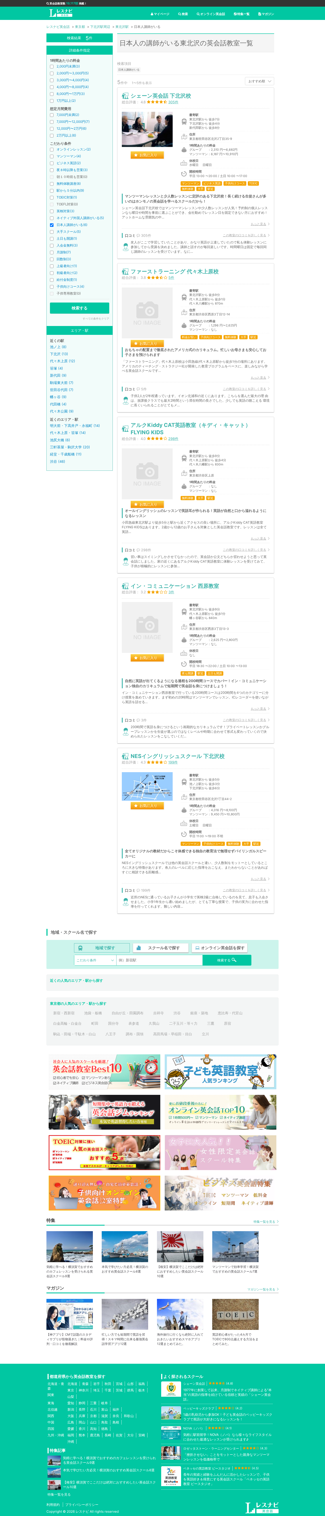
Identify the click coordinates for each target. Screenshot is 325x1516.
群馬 (130, 1390)
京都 (93, 1416)
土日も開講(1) (67, 238)
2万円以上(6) (66, 135)
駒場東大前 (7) (61, 382)
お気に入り (148, 155)
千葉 (108, 1390)
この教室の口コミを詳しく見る (244, 235)
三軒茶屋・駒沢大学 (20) (70, 447)
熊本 (82, 1435)
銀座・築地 (199, 1013)
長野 (82, 1409)
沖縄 (70, 1441)
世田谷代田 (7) (61, 390)
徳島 (104, 1429)
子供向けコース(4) (70, 286)
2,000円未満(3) (68, 66)
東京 (70, 1390)
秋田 (108, 1384)
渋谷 (177, 1013)
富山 (104, 1409)
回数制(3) (64, 259)
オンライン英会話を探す (223, 947)
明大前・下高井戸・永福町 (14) (75, 425)
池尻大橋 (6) (60, 440)
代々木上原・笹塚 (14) (68, 432)
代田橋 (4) (58, 404)
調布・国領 (134, 1034)
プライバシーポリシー (81, 1504)
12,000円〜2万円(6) (71, 128)
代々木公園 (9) (62, 411)
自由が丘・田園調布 (127, 1013)
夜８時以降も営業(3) (72, 170)
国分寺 (113, 1023)
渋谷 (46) (57, 461)
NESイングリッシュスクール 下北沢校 (178, 756)
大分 (130, 1435)
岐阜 (104, 1403)
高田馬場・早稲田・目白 (172, 1034)
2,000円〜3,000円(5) (73, 73)
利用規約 (53, 1504)
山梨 (70, 1396)
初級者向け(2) (67, 273)
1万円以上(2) (66, 100)
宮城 (119, 1384)
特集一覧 (243, 14)
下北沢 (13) (59, 354)
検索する (80, 308)
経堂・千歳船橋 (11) (66, 454)
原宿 (227, 1023)
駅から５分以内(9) (70, 190)
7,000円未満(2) (68, 115)
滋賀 (104, 1416)
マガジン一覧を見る (261, 1289)
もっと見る (258, 224)
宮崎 (141, 1435)
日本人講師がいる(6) (72, 225)
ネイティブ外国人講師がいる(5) (80, 218)
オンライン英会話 (212, 14)
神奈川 (84, 1390)
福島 (141, 1384)
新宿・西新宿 (64, 1013)
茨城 (119, 1390)
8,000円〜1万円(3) (71, 94)
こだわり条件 (86, 960)
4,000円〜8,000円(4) (73, 87)
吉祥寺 (158, 1013)
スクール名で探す (164, 947)
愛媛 (70, 1429)
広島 (70, 1422)
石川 (93, 1409)
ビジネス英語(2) (69, 163)
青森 (85, 1384)
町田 (94, 1023)
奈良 (116, 1416)
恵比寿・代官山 (230, 1013)
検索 (185, 14)
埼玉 (96, 1390)
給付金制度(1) (67, 280)
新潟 (70, 1409)
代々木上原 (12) (62, 361)
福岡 (70, 1435)
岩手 (96, 1384)
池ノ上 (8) (58, 347)
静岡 (82, 1403)
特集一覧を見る (264, 1221)
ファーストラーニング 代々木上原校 (175, 271)
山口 (93, 1422)
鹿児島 (95, 1435)
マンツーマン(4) (69, 156)
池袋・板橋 (93, 1013)
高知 (93, 1429)
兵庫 (82, 1416)
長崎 (108, 1435)
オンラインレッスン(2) (74, 149)
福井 (116, 1409)
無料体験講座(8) (69, 183)
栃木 (141, 1390)
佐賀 (119, 1435)
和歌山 (129, 1416)
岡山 (82, 1422)
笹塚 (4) (56, 368)
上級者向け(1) (67, 266)
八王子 (110, 1034)
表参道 (133, 1023)
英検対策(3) (65, 211)
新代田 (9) (58, 375)
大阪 (70, 1416)
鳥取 (104, 1422)
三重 (93, 1403)
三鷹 (210, 1023)
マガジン (268, 14)
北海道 (72, 1384)
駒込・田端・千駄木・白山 (74, 1034)
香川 (82, 1429)
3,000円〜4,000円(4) (73, 80)
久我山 (154, 1023)
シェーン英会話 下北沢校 (161, 96)
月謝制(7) (64, 252)
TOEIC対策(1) (67, 197)
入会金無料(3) (67, 245)
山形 (130, 1384)
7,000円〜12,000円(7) (73, 122)
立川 (205, 1034)
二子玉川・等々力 (183, 1023)
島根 (116, 1422)
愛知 (70, 1403)
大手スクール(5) (69, 232)
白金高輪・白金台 (67, 1023)
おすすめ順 (257, 81)
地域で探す (105, 947)
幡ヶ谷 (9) (58, 397)
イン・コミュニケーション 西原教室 (175, 586)
